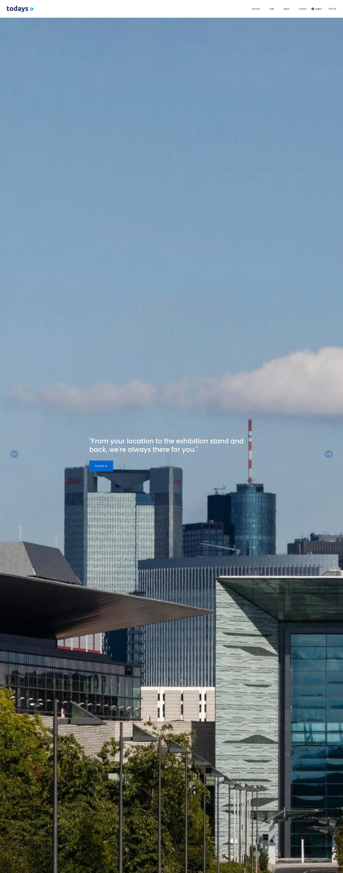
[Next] (329, 454)
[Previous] (14, 454)
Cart (332, 9)
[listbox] (317, 8)
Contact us (101, 466)
